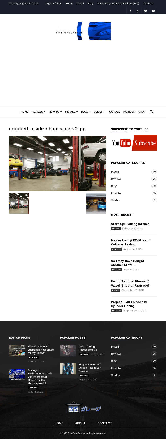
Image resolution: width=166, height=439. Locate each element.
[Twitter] (145, 10)
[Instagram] (138, 10)
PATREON (129, 111)
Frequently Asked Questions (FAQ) (118, 3)
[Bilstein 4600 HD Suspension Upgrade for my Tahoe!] (17, 350)
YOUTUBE (114, 111)
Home (69, 3)
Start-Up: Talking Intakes (130, 224)
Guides (98, 111)
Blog (90, 3)
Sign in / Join (54, 3)
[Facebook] (130, 10)
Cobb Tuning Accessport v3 (88, 348)
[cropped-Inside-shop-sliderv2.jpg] (57, 163)
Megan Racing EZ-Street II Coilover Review (90, 368)
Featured (116, 269)
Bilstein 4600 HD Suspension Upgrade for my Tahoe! (41, 350)
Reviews (37, 111)
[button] (151, 112)
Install (70, 111)
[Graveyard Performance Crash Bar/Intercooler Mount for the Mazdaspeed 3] (17, 374)
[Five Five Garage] (83, 39)
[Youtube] (153, 10)
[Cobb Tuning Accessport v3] (68, 350)
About (80, 3)
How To (54, 111)
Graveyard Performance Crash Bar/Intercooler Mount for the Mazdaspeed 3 (40, 377)
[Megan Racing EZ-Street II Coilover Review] (68, 368)
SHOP (141, 111)
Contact (148, 3)
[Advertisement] (83, 71)
